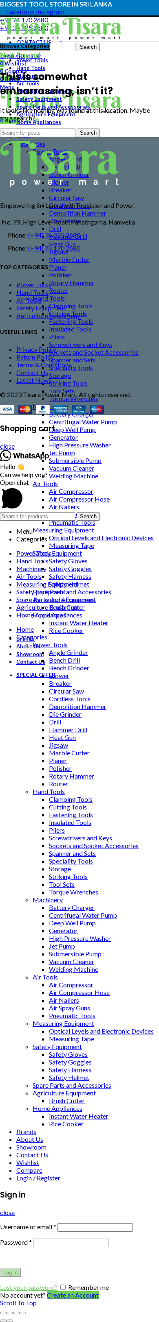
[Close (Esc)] (3, 1313)
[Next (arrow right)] (10, 1321)
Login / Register (38, 1178)
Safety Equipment (41, 308)
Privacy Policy (36, 349)
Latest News (33, 380)
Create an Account (73, 1295)
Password (16, 1242)
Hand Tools (32, 292)
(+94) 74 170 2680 (54, 248)
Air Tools (29, 300)
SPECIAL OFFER (35, 675)
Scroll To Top (18, 1303)
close (7, 446)
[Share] (10, 1313)
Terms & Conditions (43, 365)
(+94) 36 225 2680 (54, 235)
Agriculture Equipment (48, 315)
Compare (29, 1170)
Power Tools (33, 284)
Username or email (28, 1226)
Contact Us (32, 372)
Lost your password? (28, 1287)
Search (88, 47)
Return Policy (35, 357)
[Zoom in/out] (23, 1313)
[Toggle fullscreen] (16, 1313)
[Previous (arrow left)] (3, 1321)
